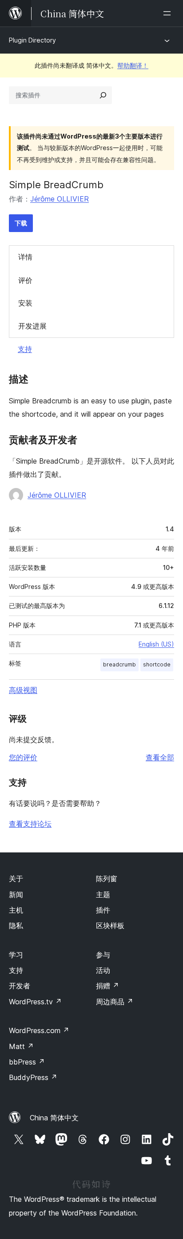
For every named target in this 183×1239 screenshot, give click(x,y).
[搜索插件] (103, 95)
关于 (16, 878)
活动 (103, 970)
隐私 (16, 925)
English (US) (156, 644)
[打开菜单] (169, 13)
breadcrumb (119, 664)
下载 (21, 223)
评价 (25, 280)
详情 (25, 256)
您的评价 (23, 757)
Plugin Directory (32, 40)
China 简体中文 (54, 1117)
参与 (103, 954)
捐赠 (107, 985)
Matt (21, 1046)
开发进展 (32, 325)
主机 (16, 910)
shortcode (157, 664)
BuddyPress (33, 1077)
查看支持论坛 (30, 823)
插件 (103, 910)
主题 (103, 894)
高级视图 (23, 689)
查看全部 (160, 757)
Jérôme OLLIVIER (59, 198)
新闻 (16, 894)
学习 (16, 954)
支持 (25, 349)
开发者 (19, 985)
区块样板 (110, 925)
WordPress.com (39, 1030)
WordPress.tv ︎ (35, 1001)
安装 (25, 302)
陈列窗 (106, 878)
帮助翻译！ (132, 65)
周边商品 (114, 1001)
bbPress (27, 1061)
